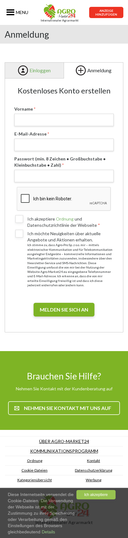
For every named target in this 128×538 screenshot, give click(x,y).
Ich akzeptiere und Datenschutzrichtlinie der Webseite (62, 222)
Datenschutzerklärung (93, 470)
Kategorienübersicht (34, 480)
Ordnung (65, 218)
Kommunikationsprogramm (64, 451)
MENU (22, 12)
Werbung (93, 480)
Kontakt (93, 460)
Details (47, 531)
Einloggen (40, 70)
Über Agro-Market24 (64, 441)
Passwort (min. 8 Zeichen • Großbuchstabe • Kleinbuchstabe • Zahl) (60, 162)
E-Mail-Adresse (30, 133)
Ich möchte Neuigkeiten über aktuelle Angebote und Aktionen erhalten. (64, 236)
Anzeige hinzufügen (106, 12)
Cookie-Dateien (34, 470)
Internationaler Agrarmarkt (60, 20)
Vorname (23, 109)
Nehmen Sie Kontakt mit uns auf (67, 408)
